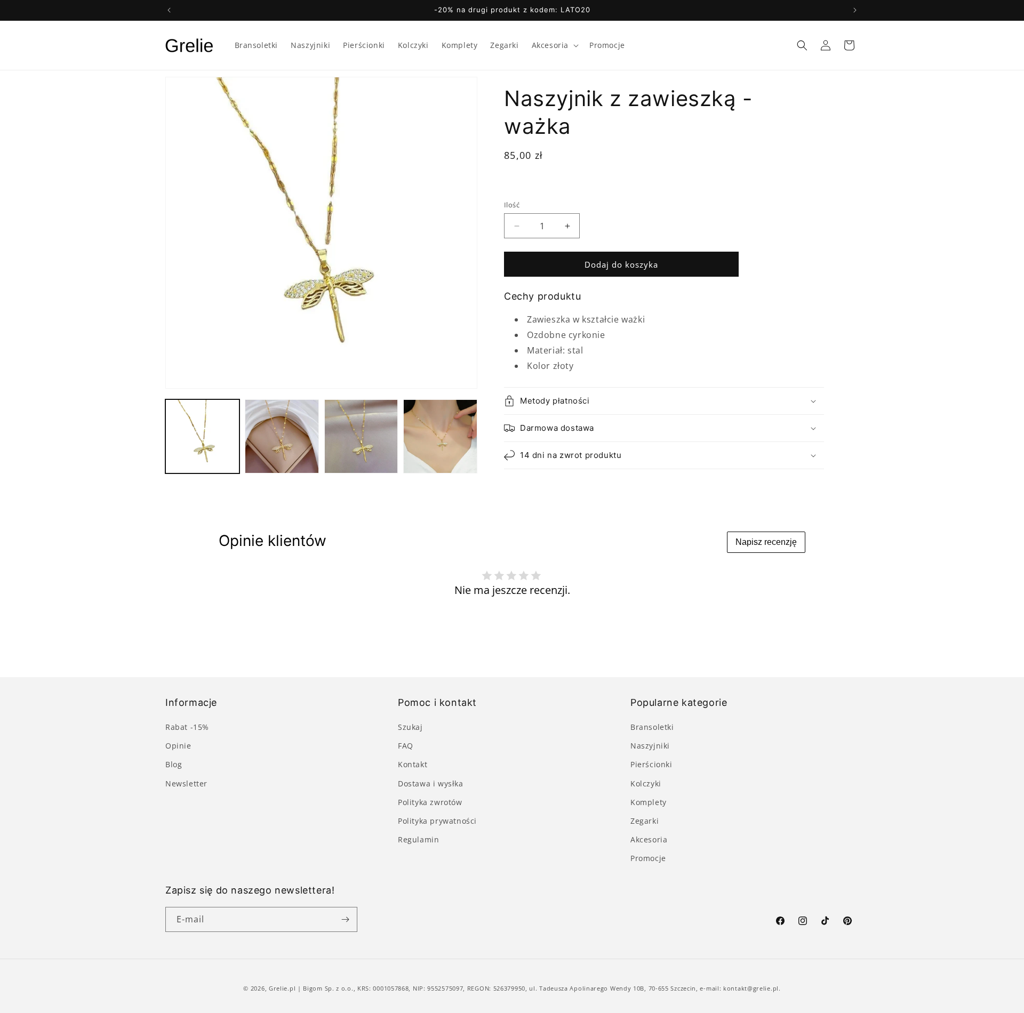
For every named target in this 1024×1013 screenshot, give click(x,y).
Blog (173, 764)
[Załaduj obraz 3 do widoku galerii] (361, 436)
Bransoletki (652, 727)
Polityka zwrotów (430, 802)
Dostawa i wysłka (430, 783)
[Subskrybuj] (345, 919)
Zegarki (644, 821)
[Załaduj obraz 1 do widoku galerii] (202, 436)
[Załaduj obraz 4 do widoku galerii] (440, 436)
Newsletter (186, 783)
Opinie (178, 746)
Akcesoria (648, 839)
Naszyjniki (650, 746)
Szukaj (410, 727)
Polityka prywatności (437, 821)
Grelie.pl (282, 988)
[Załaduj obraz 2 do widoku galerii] (282, 436)
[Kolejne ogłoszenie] (855, 10)
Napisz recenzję (766, 541)
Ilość (511, 205)
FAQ (405, 746)
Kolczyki (645, 783)
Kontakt (412, 764)
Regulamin (418, 839)
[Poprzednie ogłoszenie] (169, 10)
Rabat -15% (187, 727)
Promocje (648, 858)
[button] (554, 45)
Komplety (648, 802)
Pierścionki (651, 764)
